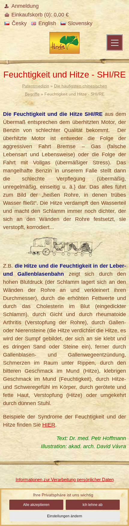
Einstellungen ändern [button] (64, 516)
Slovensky (80, 23)
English (47, 23)
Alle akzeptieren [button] (36, 505)
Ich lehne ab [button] (92, 505)
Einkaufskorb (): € (40, 15)
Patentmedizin (35, 86)
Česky (19, 23)
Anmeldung (25, 6)
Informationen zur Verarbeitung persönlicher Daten (65, 479)
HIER (48, 425)
